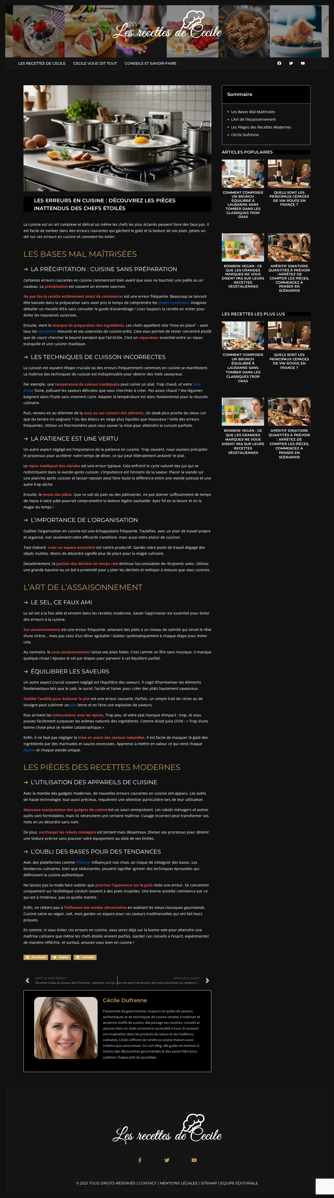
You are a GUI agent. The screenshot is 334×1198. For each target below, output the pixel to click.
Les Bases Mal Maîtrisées (253, 111)
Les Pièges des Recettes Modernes (261, 127)
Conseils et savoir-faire (150, 63)
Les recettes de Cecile (41, 63)
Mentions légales (179, 1183)
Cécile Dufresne (245, 134)
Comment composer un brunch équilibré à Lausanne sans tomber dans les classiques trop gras (243, 204)
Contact (148, 1183)
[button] (35, 957)
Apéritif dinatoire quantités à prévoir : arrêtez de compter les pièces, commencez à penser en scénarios (289, 278)
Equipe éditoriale (239, 1183)
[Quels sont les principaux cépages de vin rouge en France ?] (289, 174)
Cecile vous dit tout (95, 63)
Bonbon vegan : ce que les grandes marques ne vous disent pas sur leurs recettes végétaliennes (243, 276)
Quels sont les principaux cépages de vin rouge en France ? (289, 198)
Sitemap (209, 1183)
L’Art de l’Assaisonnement (253, 119)
